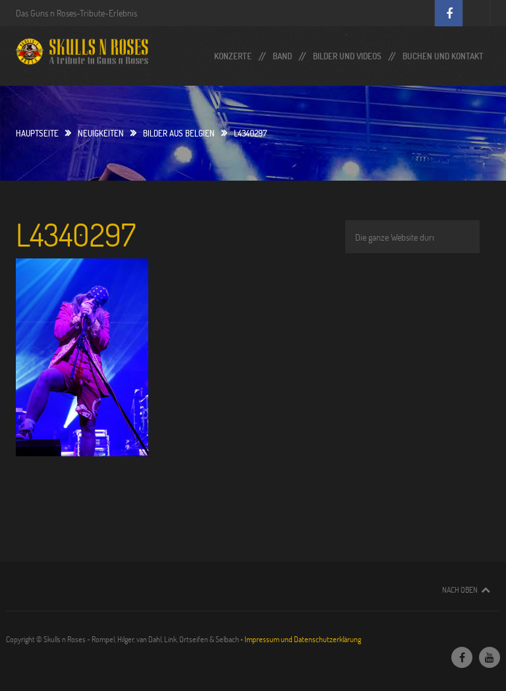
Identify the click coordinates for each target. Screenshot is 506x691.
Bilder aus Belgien (179, 133)
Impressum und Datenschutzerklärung (302, 639)
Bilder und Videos (347, 53)
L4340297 (76, 234)
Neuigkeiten (101, 133)
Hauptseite (37, 133)
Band (282, 53)
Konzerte (233, 53)
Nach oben (460, 589)
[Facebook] (461, 657)
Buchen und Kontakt (443, 53)
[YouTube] (489, 657)
